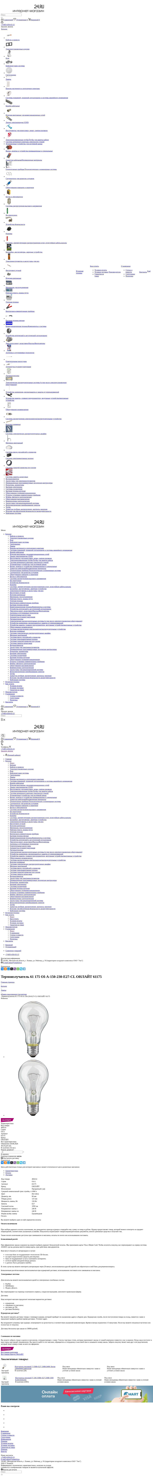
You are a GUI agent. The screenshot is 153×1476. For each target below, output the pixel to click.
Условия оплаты (16, 686)
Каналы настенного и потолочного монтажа (27, 548)
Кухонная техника (12, 682)
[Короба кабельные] (41, 102)
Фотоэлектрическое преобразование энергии (27, 672)
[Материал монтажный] (41, 438)
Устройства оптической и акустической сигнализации (30, 609)
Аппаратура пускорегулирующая (22, 617)
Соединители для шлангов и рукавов (24, 572)
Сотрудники (14, 698)
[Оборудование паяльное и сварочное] (41, 183)
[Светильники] (41, 70)
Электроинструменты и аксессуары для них (26, 591)
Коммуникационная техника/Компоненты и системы (30, 607)
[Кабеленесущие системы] (41, 62)
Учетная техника (16, 601)
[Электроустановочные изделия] (41, 44)
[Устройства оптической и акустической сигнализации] (41, 331)
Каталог (8, 534)
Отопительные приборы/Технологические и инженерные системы (35, 570)
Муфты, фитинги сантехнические (23, 663)
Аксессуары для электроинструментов (24, 647)
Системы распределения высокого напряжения (28, 579)
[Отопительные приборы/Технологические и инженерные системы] (41, 164)
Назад (12, 763)
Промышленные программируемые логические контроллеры (33, 649)
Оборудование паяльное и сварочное (24, 574)
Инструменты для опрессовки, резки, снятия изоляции (31, 558)
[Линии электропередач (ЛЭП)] (41, 119)
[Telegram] (24, 969)
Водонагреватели (16, 645)
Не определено (15, 581)
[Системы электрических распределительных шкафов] (41, 429)
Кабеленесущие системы (19, 542)
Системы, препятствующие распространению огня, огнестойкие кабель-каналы (40, 587)
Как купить (9, 684)
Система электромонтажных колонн (24, 639)
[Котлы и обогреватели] (41, 192)
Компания (5, 1431)
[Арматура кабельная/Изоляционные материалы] (41, 155)
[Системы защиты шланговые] (41, 472)
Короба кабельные (17, 552)
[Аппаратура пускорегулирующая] (41, 364)
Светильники (15, 544)
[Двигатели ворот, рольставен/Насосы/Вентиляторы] (41, 339)
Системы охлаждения (18, 655)
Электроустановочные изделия (21, 538)
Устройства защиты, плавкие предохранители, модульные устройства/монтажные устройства (45, 625)
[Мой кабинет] (2, 23)
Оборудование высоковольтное (22, 666)
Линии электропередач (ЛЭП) (21, 556)
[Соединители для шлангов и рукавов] (41, 174)
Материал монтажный (18, 635)
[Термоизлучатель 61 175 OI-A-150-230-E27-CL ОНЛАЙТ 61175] (33, 1057)
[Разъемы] (41, 229)
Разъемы (13, 585)
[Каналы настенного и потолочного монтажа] (41, 84)
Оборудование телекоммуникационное (25, 659)
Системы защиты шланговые (21, 643)
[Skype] (21, 969)
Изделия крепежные (17, 595)
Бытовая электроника (18, 653)
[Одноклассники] (5, 969)
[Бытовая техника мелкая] (41, 316)
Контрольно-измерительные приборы (24, 603)
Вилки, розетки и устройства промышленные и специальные (33, 566)
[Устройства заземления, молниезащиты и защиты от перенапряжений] (41, 388)
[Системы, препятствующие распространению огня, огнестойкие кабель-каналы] (41, 238)
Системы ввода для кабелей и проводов (25, 637)
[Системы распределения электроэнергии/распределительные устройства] (41, 414)
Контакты (9, 702)
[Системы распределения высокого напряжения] (41, 201)
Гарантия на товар (17, 690)
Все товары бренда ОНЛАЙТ (12, 1354)
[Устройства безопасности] (41, 219)
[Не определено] (41, 210)
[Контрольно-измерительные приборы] (41, 306)
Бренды (4, 1451)
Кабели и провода (17, 536)
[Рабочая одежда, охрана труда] (41, 290)
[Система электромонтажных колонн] (41, 455)
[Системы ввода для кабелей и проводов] (41, 447)
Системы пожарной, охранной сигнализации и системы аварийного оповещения (41, 550)
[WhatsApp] (18, 969)
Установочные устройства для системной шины (28, 564)
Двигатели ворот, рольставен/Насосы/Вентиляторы (29, 611)
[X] (11, 969)
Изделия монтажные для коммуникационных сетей (29, 554)
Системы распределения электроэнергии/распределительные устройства (38, 629)
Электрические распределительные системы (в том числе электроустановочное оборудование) (46, 621)
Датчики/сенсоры (16, 619)
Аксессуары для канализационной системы (26, 670)
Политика (13, 700)
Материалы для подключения (21, 597)
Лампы (12, 546)
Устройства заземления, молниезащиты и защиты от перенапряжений (36, 623)
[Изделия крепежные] (41, 274)
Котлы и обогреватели (18, 576)
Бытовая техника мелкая (19, 605)
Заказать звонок (7, 751)
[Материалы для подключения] (41, 283)
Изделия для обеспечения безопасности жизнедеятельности (32, 678)
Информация (6, 1439)
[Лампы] (41, 77)
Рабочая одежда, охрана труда (21, 599)
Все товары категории (9, 1352)
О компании (10, 694)
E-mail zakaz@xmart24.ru (12, 963)
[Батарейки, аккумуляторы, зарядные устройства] (41, 247)
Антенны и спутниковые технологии (24, 613)
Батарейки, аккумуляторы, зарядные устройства (28, 589)
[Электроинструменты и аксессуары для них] (41, 256)
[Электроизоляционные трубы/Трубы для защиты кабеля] (41, 135)
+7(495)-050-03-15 (8, 25)
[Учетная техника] (41, 297)
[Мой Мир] (8, 969)
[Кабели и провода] (41, 35)
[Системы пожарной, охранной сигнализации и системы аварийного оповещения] (41, 93)
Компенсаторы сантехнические (22, 668)
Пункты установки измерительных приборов (27, 661)
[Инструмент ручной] (41, 266)
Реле (11, 540)
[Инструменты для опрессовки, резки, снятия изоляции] (41, 127)
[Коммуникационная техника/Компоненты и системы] (41, 323)
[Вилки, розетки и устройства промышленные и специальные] (41, 147)
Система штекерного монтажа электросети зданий (29, 562)
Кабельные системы (17, 680)
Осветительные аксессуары (20, 615)
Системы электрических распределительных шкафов (30, 633)
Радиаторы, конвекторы (19, 651)
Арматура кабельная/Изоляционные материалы (28, 568)
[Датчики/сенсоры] (41, 371)
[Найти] (2, 17)
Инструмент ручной (17, 593)
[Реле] (41, 53)
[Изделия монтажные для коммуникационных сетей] (41, 110)
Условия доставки (17, 688)
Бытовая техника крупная (20, 657)
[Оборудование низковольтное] (41, 405)
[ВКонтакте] (2, 969)
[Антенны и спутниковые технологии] (41, 348)
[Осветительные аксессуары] (41, 357)
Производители (11, 692)
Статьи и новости (16, 696)
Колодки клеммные (17, 631)
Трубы (12, 674)
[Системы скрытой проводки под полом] (41, 463)
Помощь (4, 1441)
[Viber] (14, 969)
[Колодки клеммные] (41, 422)
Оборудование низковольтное (21, 627)
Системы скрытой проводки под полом (25, 641)
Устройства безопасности (19, 583)
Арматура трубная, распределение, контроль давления (30, 676)
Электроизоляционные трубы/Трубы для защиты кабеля (31, 560)
